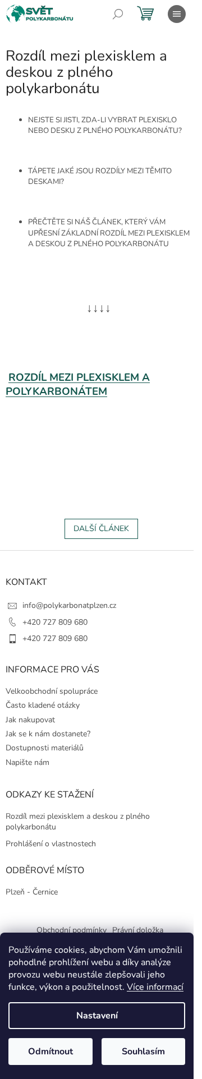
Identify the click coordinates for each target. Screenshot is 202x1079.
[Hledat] (118, 14)
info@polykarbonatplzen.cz (69, 605)
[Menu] (177, 14)
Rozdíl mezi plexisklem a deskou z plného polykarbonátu (78, 821)
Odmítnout (50, 1051)
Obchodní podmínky (71, 930)
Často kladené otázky (43, 705)
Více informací (155, 987)
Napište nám (27, 762)
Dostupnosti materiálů (45, 748)
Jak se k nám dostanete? (48, 733)
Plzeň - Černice (32, 892)
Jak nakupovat (30, 719)
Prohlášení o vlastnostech (51, 843)
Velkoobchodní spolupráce (52, 691)
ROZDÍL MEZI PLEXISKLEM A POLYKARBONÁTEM (78, 384)
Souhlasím (143, 1051)
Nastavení (97, 1015)
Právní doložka (137, 930)
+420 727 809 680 (55, 622)
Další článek (101, 528)
